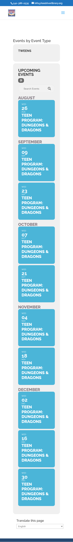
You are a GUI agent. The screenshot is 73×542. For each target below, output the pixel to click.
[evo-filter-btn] (21, 80)
